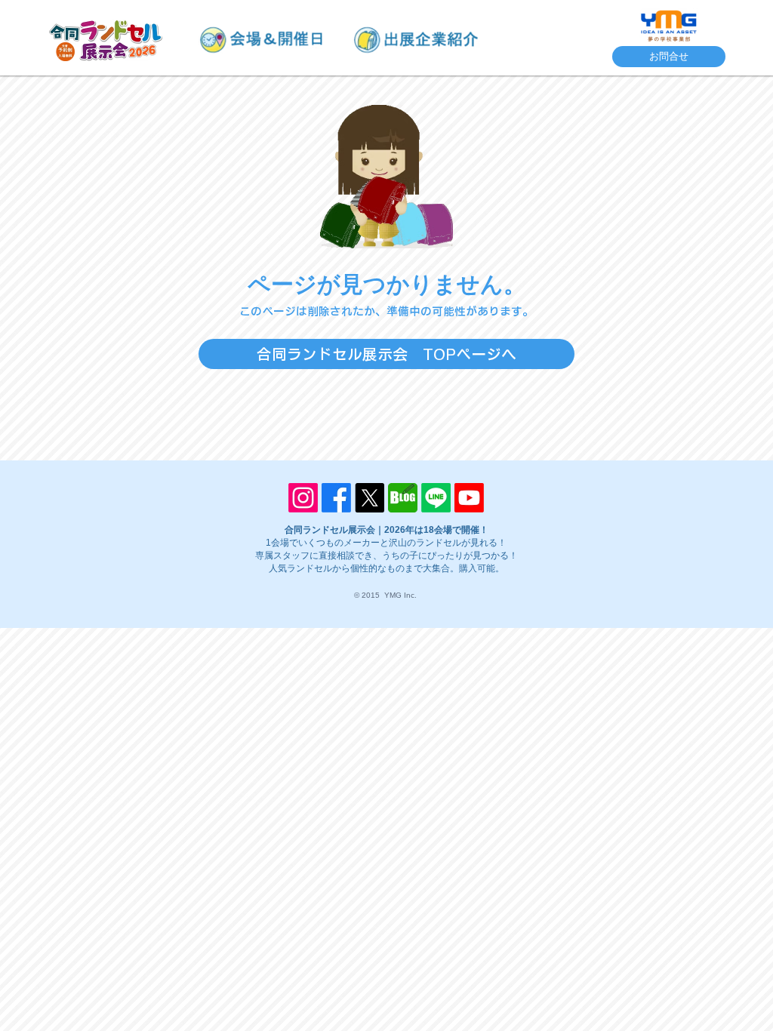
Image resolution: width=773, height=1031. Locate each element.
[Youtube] (469, 497)
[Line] (436, 497)
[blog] (402, 497)
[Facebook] (336, 497)
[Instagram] (303, 497)
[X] (369, 497)
